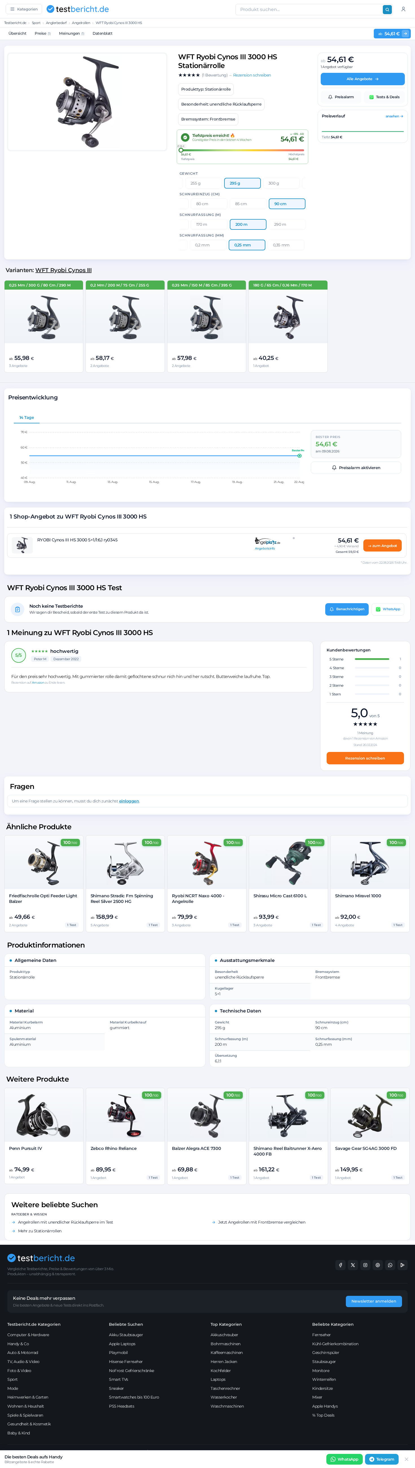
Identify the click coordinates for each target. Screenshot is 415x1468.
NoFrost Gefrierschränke (131, 1370)
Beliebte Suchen (126, 1324)
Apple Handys (325, 1406)
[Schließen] (406, 1459)
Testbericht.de (15, 23)
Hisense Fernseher (126, 1361)
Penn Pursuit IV (25, 1148)
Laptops (218, 1379)
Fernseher (321, 1334)
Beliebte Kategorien (333, 1324)
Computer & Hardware (28, 1334)
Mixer (317, 1397)
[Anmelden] (403, 9)
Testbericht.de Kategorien (34, 1324)
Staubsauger (324, 1361)
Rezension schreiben (365, 758)
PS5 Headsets (121, 1406)
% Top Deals (323, 1415)
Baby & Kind (18, 1433)
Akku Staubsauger (126, 1334)
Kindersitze (322, 1388)
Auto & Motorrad (22, 1352)
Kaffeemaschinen (227, 1352)
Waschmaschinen (227, 1406)
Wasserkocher (224, 1397)
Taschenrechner (225, 1388)
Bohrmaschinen (226, 1343)
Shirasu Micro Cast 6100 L (280, 895)
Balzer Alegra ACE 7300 (196, 1148)
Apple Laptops (122, 1343)
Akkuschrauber (224, 1334)
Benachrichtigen (350, 609)
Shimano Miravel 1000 (358, 895)
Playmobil (118, 1352)
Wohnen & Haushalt (25, 1406)
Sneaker (116, 1388)
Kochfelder (221, 1370)
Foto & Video (19, 1370)
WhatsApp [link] (348, 1459)
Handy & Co (18, 1343)
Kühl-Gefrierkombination (335, 1343)
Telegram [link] (385, 1459)
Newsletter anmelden (373, 1301)
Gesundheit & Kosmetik (29, 1424)
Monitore (320, 1370)
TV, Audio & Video (23, 1361)
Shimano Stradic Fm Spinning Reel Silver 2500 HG (122, 898)
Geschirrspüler (325, 1352)
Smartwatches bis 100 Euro (134, 1397)
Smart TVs (118, 1379)
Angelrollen (81, 23)
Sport (36, 23)
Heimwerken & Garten (27, 1397)
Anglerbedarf (56, 23)
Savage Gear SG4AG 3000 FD (366, 1148)
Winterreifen (324, 1379)
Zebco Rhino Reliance (114, 1148)
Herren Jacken (224, 1361)
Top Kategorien (226, 1324)
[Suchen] (387, 9)
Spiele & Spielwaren (25, 1415)
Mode (12, 1388)
